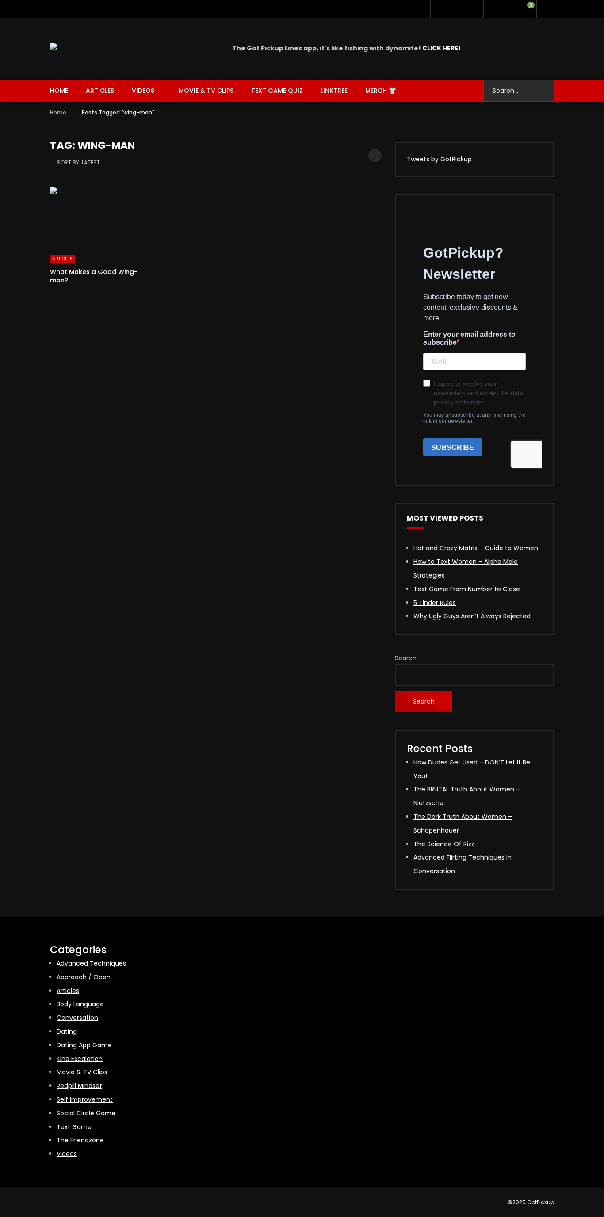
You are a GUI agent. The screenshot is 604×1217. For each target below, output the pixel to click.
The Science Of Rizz (443, 844)
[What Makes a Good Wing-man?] (102, 216)
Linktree (334, 90)
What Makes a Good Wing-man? (94, 276)
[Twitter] (421, 9)
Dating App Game (84, 1045)
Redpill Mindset (79, 1085)
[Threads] (492, 9)
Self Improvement (85, 1099)
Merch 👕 (380, 90)
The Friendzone (80, 1140)
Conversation (77, 1017)
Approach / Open (84, 977)
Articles (100, 90)
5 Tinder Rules (434, 602)
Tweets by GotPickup (439, 159)
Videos (143, 90)
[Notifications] (510, 9)
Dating (67, 1031)
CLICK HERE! (441, 48)
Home (59, 90)
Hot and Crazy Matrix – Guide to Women (475, 548)
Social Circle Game (86, 1113)
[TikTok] (474, 9)
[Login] (545, 9)
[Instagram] (457, 9)
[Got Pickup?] (72, 48)
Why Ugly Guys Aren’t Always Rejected (472, 616)
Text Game (74, 1126)
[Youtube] (439, 9)
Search (406, 658)
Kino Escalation (80, 1058)
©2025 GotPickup (531, 1202)
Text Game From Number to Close (466, 589)
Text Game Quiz (277, 90)
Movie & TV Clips (206, 90)
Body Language (80, 1004)
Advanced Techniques (91, 963)
